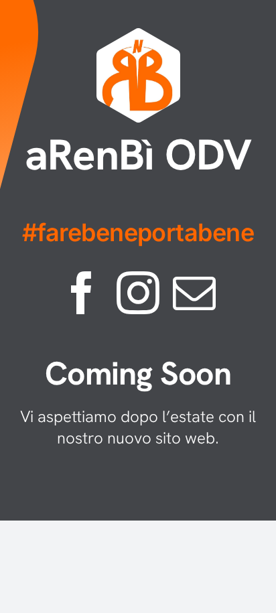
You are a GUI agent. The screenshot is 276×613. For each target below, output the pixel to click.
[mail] (194, 292)
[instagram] (138, 292)
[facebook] (81, 292)
